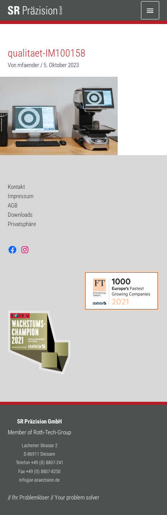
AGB (12, 205)
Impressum (20, 196)
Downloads (20, 214)
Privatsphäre (22, 224)
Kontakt (16, 186)
